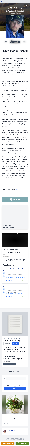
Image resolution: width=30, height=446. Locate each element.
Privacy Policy (11, 439)
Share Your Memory (9, 364)
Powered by (6, 256)
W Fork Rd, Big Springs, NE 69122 (14, 293)
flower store (18, 189)
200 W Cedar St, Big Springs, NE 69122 (15, 277)
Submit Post (15, 388)
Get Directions (9, 280)
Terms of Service (19, 439)
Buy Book (15, 343)
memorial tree (19, 187)
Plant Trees (21, 280)
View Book (7, 343)
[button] (15, 404)
